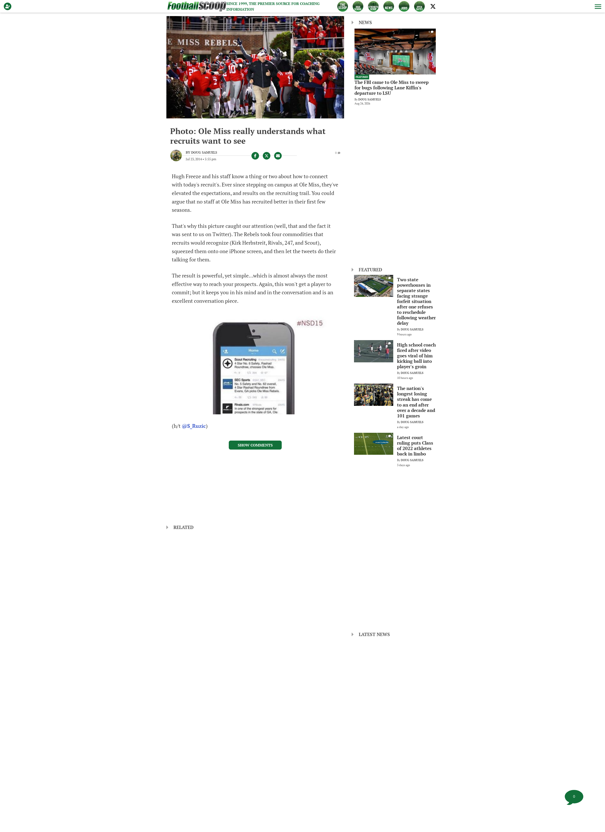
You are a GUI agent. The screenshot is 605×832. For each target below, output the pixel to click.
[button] (597, 6)
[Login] (8, 6)
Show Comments (255, 445)
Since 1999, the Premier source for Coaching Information (273, 6)
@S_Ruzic (194, 426)
